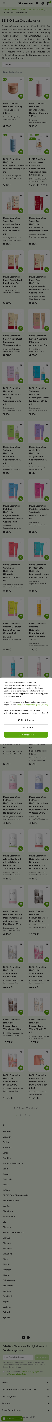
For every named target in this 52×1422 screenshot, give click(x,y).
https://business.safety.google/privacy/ (32, 705)
